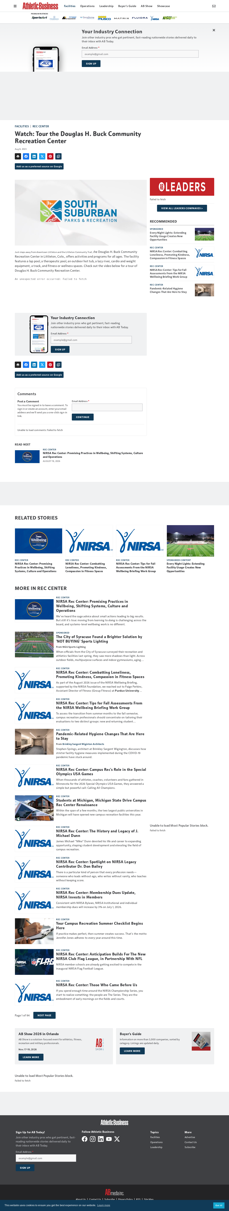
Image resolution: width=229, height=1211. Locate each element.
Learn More (31, 1057)
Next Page (44, 1015)
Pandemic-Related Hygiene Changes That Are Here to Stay (168, 290)
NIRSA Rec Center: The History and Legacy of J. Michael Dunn (97, 833)
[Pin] (50, 156)
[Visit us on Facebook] (84, 1138)
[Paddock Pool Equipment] (54, 18)
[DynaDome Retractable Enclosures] (87, 18)
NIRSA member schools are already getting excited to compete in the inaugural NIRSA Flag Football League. (99, 966)
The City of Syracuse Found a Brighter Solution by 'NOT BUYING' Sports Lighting (99, 639)
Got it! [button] (218, 1205)
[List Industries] (69, 18)
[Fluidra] (140, 18)
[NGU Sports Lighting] (170, 18)
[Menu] (15, 6)
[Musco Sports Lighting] (105, 18)
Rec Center (41, 126)
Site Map (148, 1199)
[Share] (26, 156)
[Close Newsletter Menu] (214, 30)
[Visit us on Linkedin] (101, 1138)
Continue (82, 417)
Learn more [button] (103, 1205)
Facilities (22, 126)
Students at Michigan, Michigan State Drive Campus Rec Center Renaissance (101, 802)
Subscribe (109, 1199)
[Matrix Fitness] (122, 18)
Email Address (90, 47)
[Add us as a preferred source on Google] (58, 156)
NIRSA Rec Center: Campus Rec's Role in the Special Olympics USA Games (101, 771)
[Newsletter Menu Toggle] (214, 6)
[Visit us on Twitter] (117, 1138)
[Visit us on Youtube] (109, 1138)
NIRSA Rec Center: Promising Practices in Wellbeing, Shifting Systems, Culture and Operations (93, 455)
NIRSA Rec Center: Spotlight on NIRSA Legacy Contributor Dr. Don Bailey (96, 864)
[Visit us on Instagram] (92, 1138)
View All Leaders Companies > (182, 208)
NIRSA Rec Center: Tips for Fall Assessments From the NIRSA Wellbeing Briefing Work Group (168, 273)
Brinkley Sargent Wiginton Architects (83, 744)
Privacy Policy (125, 1199)
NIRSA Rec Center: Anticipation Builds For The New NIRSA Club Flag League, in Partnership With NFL (101, 956)
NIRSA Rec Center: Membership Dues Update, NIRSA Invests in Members (96, 894)
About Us (81, 1199)
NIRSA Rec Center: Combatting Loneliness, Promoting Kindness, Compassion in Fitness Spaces (170, 254)
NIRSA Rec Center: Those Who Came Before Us (96, 985)
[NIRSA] (155, 18)
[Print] (18, 156)
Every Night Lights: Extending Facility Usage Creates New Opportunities (168, 236)
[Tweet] (42, 156)
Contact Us (95, 1199)
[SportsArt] (39, 18)
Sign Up (91, 63)
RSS (138, 1199)
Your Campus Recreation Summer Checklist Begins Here (99, 925)
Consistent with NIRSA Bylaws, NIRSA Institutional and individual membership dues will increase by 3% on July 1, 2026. (96, 905)
